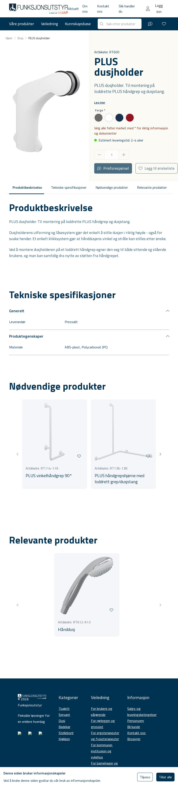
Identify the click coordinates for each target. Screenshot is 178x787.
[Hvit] (109, 117)
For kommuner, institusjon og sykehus (102, 751)
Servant (64, 714)
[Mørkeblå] (119, 117)
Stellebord (66, 732)
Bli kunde (133, 726)
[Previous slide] (17, 454)
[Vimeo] (42, 735)
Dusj (62, 720)
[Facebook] (31, 735)
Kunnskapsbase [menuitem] (78, 24)
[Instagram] (21, 735)
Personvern (135, 720)
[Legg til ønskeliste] (79, 456)
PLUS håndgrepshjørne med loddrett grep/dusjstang (119, 479)
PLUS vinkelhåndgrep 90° (49, 476)
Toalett (64, 708)
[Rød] (129, 117)
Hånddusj (66, 629)
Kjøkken (64, 738)
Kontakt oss (136, 732)
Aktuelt (73, 8)
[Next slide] (160, 454)
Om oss (85, 8)
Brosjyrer (133, 738)
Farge (99, 110)
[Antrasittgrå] (98, 117)
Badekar (64, 726)
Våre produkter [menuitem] (21, 24)
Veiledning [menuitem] (49, 24)
